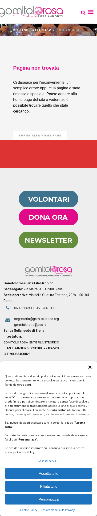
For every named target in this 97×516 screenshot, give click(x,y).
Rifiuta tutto (48, 486)
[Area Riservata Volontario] (48, 206)
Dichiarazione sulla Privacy (57, 510)
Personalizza (49, 499)
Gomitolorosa (34, 29)
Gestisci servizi (47, 461)
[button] (90, 367)
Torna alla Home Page (40, 135)
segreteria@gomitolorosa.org (36, 319)
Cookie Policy (28, 510)
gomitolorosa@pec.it (30, 325)
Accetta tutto (48, 473)
